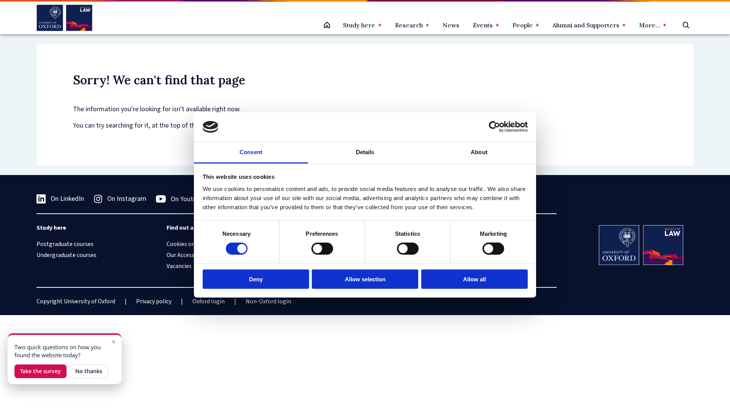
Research (409, 25)
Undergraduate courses (66, 255)
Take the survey (40, 371)
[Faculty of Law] (64, 18)
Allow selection (365, 279)
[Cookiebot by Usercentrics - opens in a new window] (494, 126)
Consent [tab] (251, 152)
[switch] (322, 249)
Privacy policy (153, 301)
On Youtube (187, 199)
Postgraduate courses (65, 244)
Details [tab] (365, 152)
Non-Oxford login (268, 301)
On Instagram (126, 198)
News (451, 25)
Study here (359, 25)
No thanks (88, 371)
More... (649, 25)
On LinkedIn (67, 198)
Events (483, 25)
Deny (256, 279)
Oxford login (208, 301)
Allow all (474, 279)
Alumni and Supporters (585, 25)
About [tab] (479, 152)
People (523, 25)
